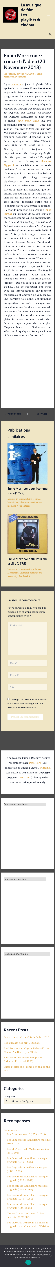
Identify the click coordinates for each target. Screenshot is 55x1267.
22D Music (24, 777)
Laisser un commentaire (19, 499)
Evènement (20, 76)
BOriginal (45, 767)
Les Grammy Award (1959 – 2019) (26, 1134)
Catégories (9, 1096)
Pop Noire (35, 762)
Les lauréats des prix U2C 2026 (22, 1042)
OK (28, 1262)
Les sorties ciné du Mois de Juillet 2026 (26, 1037)
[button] (50, 34)
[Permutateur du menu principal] (48, 15)
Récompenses (12, 1129)
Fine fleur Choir (28, 120)
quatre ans (17, 84)
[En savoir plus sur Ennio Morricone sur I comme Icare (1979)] (27, 463)
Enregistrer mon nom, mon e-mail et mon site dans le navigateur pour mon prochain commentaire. (26, 703)
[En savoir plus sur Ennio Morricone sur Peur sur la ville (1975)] (27, 533)
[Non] (51, 1255)
